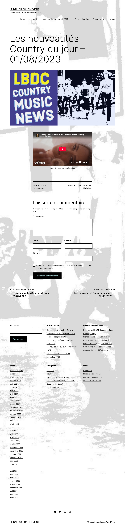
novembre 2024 (16, 377)
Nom (35, 241)
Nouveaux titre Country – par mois (61, 381)
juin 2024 (13, 387)
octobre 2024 (15, 381)
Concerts (50, 370)
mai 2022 (13, 471)
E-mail (67, 241)
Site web (36, 253)
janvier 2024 (15, 404)
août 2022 (14, 461)
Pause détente (99, 19)
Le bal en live (105, 337)
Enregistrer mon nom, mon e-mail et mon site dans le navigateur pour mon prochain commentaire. (63, 266)
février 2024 (15, 401)
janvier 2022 (15, 484)
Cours (49, 374)
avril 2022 (14, 474)
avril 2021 (14, 494)
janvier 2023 (15, 444)
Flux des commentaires (92, 377)
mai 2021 (13, 491)
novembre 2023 (16, 411)
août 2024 (14, 384)
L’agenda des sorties (29, 19)
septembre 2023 (16, 417)
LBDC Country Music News (58, 377)
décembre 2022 (16, 448)
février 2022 (15, 481)
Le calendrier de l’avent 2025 (55, 19)
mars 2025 (14, 374)
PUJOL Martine (89, 343)
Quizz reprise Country (56, 384)
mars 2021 (14, 498)
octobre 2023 (15, 414)
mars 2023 (14, 437)
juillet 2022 (14, 464)
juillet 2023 (14, 424)
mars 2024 (14, 397)
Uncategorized (53, 387)
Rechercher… (15, 325)
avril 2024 (14, 394)
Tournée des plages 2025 (57, 337)
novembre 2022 (16, 451)
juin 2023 (13, 427)
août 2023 (14, 421)
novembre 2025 (16, 370)
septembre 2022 (16, 458)
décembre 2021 (16, 488)
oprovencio (40, 188)
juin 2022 (13, 468)
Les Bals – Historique (80, 19)
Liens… (112, 19)
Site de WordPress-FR (92, 381)
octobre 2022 (15, 454)
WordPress (110, 522)
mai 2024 (14, 391)
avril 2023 (14, 434)
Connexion (87, 370)
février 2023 (15, 441)
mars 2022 (14, 478)
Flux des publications (92, 374)
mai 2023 (13, 431)
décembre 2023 (16, 407)
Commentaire (39, 216)
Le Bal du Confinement (24, 9)
